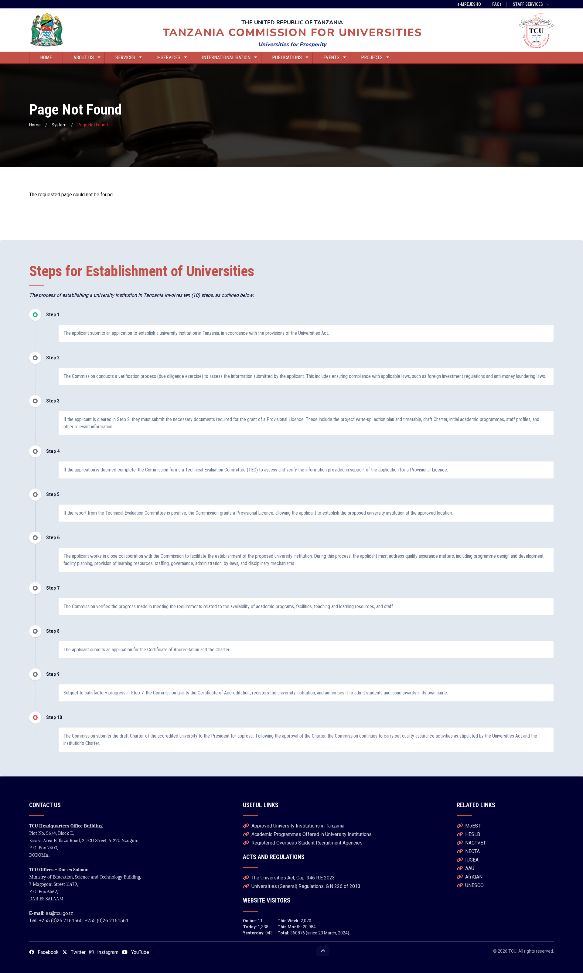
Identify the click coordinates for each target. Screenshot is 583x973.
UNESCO (474, 885)
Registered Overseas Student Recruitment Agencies (307, 843)
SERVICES (125, 57)
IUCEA (472, 860)
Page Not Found (92, 124)
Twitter (78, 952)
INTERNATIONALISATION (226, 57)
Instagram (107, 952)
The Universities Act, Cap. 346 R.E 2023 (293, 878)
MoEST (473, 826)
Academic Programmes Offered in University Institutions (311, 834)
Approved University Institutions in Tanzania (297, 826)
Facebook (47, 952)
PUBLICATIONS (287, 57)
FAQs (497, 4)
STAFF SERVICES (528, 4)
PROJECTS (372, 57)
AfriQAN (473, 877)
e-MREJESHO (469, 4)
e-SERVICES (168, 57)
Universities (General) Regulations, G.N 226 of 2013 (305, 886)
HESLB (472, 834)
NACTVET (475, 843)
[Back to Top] (322, 951)
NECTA (472, 851)
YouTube (139, 952)
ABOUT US (83, 57)
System (59, 124)
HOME (46, 57)
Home (35, 124)
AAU (469, 868)
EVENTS (331, 57)
